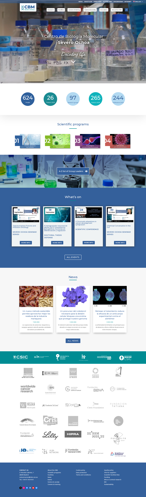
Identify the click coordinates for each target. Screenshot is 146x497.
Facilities (61, 10)
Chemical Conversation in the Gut (119, 226)
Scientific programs (54, 472)
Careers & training (74, 10)
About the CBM (117, 10)
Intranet (128, 1)
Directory (97, 1)
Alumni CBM (107, 1)
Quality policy (108, 470)
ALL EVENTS (73, 257)
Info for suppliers (110, 472)
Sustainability (108, 484)
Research (51, 10)
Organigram (118, 1)
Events (50, 480)
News (81, 1)
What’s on (88, 1)
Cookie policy (80, 470)
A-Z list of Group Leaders (71, 171)
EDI (105, 482)
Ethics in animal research (112, 480)
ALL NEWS (73, 341)
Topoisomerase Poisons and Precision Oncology (24, 226)
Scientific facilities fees (111, 475)
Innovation (103, 10)
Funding (107, 477)
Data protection (81, 472)
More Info (25, 243)
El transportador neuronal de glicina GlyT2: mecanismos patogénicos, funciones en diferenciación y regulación (55, 228)
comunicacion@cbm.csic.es (28, 477)
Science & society (90, 10)
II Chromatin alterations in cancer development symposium (85, 223)
